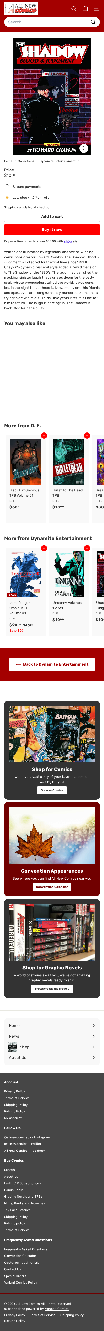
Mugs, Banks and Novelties (24, 1203)
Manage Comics (57, 1309)
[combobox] (52, 22)
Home (8, 161)
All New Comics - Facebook (24, 1150)
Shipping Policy (16, 1105)
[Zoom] (83, 148)
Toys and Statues (17, 1210)
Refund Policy (14, 1111)
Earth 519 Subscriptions (22, 1183)
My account (13, 1118)
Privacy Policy (14, 1091)
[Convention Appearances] (52, 835)
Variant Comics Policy (20, 1282)
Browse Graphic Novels (52, 988)
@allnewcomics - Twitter (22, 1144)
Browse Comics (52, 790)
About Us (11, 1176)
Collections (26, 161)
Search (9, 1170)
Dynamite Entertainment (58, 161)
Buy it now (52, 229)
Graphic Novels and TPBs (23, 1196)
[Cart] (85, 8)
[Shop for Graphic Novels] (52, 932)
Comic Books (14, 1190)
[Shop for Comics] (52, 734)
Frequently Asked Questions (26, 1249)
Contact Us (12, 1269)
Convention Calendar (52, 887)
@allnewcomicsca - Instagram (27, 1137)
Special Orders (15, 1276)
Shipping (10, 207)
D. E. (35, 426)
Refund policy (14, 1223)
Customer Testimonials (21, 1262)
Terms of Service (17, 1098)
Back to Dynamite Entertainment (55, 664)
